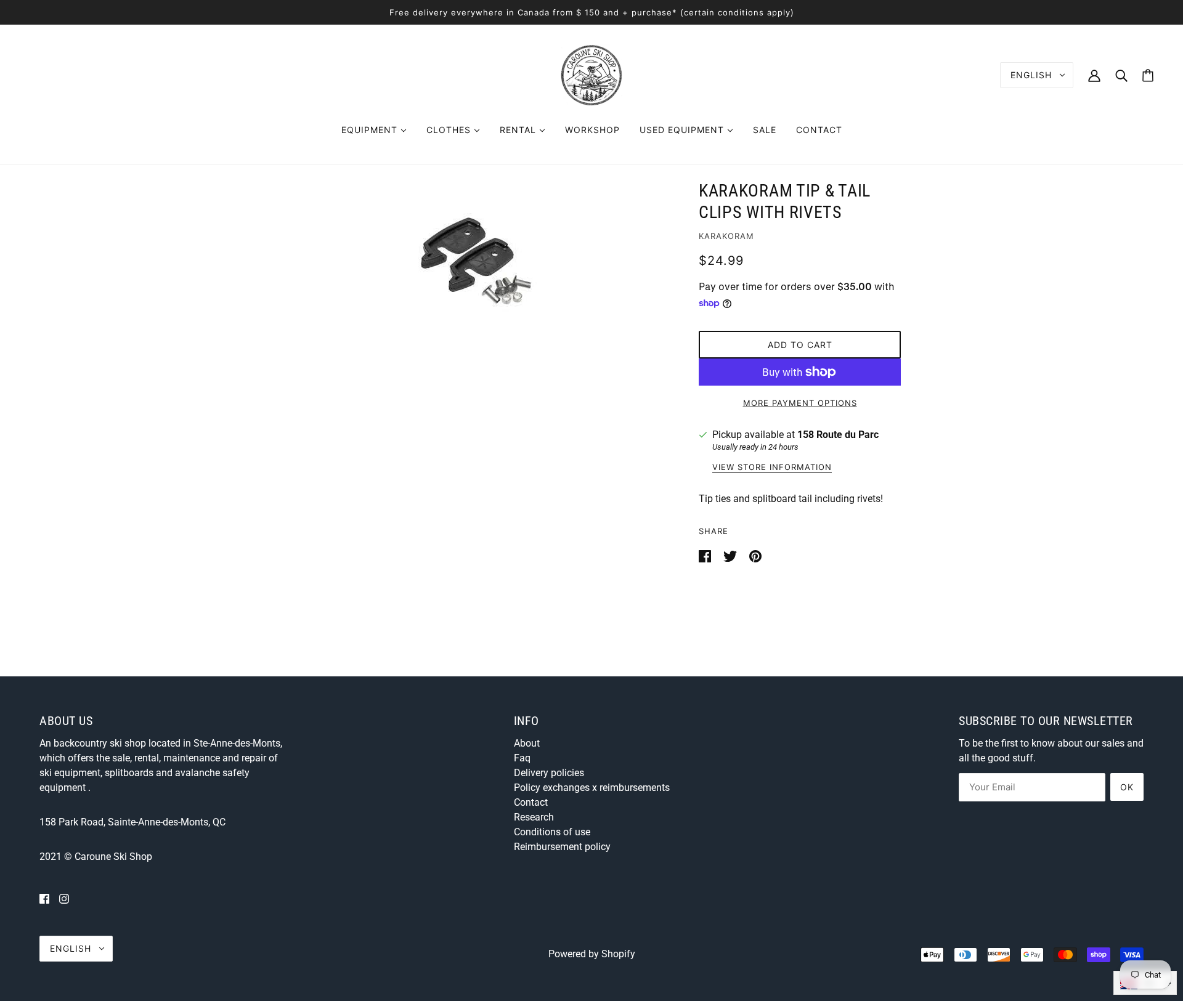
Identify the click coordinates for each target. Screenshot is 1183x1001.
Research (534, 817)
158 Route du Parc (838, 434)
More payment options (800, 403)
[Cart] (1147, 75)
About (527, 743)
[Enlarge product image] (475, 261)
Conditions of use (552, 832)
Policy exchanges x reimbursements (592, 787)
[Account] (1094, 75)
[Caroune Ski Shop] (591, 74)
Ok (1127, 787)
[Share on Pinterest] (755, 555)
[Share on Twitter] (731, 555)
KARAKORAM (726, 236)
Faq (522, 758)
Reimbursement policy (562, 847)
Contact (531, 802)
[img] (44, 898)
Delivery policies (549, 773)
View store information (772, 467)
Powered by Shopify (591, 954)
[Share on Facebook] (706, 555)
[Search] (1121, 75)
